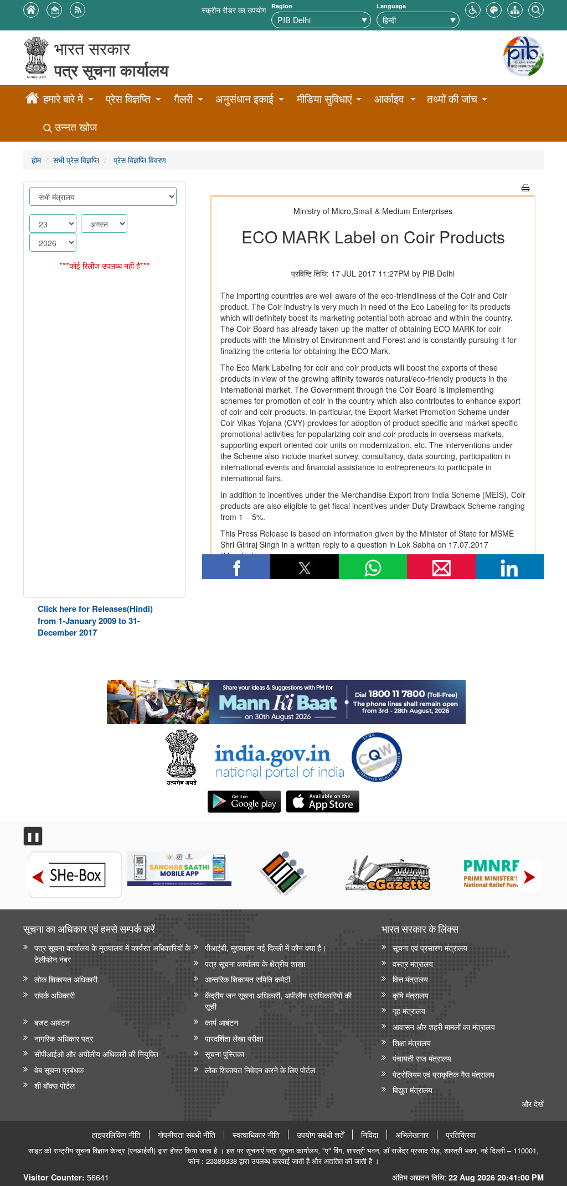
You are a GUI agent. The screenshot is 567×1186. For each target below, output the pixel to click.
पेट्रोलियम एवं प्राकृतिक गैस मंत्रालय (443, 1074)
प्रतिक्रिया (461, 1135)
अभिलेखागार (412, 1135)
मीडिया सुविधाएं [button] (324, 99)
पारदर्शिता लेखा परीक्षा (234, 1038)
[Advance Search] (536, 8)
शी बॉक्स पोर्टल (54, 1085)
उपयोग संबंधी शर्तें (320, 1135)
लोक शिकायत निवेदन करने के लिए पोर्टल (260, 1069)
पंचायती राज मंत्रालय (422, 1058)
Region (281, 5)
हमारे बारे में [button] (63, 99)
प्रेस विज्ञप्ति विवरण (138, 159)
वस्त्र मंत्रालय (413, 963)
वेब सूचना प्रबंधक (59, 1069)
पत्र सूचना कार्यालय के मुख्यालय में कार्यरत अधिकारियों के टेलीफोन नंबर (112, 953)
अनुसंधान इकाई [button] (244, 99)
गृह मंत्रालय (409, 1010)
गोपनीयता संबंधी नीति (186, 1135)
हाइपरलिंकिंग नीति (116, 1135)
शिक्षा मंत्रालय (412, 1042)
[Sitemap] (515, 8)
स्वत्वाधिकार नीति (256, 1135)
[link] (286, 699)
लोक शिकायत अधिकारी (65, 979)
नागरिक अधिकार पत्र (63, 1038)
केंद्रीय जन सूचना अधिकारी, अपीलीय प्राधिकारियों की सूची (278, 1000)
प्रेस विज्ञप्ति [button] (128, 99)
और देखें (533, 1103)
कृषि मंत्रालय (411, 995)
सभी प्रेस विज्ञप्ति (76, 159)
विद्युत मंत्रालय (412, 1089)
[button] (472, 8)
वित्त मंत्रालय (410, 979)
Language (391, 5)
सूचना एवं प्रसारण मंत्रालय (430, 947)
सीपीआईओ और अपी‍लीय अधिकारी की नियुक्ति (96, 1053)
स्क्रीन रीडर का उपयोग (234, 9)
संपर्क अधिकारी (54, 995)
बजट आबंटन (52, 1022)
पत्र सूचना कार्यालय (111, 70)
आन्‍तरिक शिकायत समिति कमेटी (247, 979)
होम (36, 159)
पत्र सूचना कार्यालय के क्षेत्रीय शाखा (255, 963)
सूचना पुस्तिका (224, 1053)
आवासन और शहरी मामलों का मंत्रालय (444, 1026)
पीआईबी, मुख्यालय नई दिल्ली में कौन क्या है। (265, 947)
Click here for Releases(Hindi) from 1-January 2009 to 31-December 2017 (95, 620)
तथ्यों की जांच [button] (452, 99)
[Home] (32, 99)
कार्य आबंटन (221, 1022)
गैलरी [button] (183, 99)
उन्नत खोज (74, 127)
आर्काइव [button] (389, 99)
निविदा (369, 1135)
